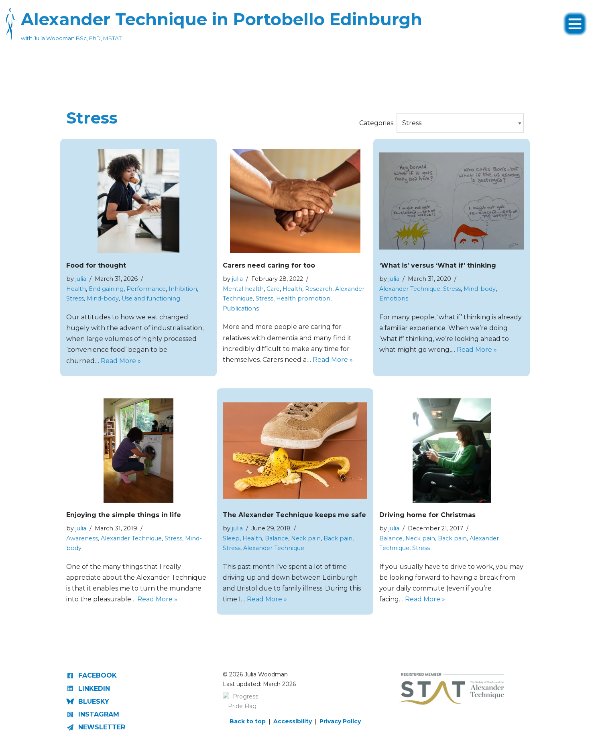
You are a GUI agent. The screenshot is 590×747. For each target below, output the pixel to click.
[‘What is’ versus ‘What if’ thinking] (451, 200)
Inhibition (183, 288)
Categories (376, 123)
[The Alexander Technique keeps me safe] (295, 450)
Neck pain (306, 538)
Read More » (121, 361)
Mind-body (103, 298)
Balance (276, 538)
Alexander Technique (409, 288)
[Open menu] (575, 20)
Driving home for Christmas (427, 515)
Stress (75, 298)
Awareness (82, 538)
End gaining (106, 288)
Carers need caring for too (269, 265)
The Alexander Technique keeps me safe (294, 515)
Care (273, 288)
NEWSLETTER (101, 727)
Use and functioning (151, 298)
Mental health (243, 288)
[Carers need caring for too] (295, 201)
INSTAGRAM (98, 714)
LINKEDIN (94, 688)
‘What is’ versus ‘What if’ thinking (437, 265)
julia (80, 278)
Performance (146, 288)
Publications (241, 308)
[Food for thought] (138, 201)
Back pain (337, 538)
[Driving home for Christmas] (452, 450)
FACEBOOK (97, 675)
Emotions (393, 298)
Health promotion (303, 298)
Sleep (231, 538)
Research (318, 288)
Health (76, 288)
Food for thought (96, 265)
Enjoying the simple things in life (123, 515)
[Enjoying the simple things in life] (138, 450)
